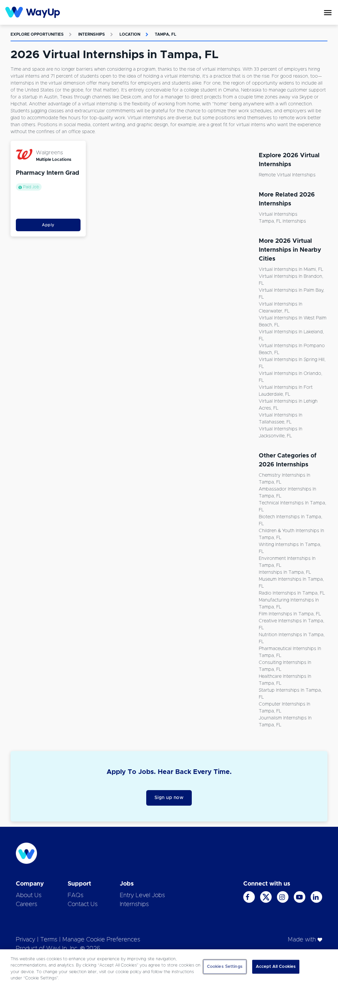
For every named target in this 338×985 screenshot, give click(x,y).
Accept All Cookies (276, 967)
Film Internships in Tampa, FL (290, 614)
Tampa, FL (165, 34)
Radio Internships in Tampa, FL (292, 593)
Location (129, 34)
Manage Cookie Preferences (101, 940)
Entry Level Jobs (142, 895)
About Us (29, 895)
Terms (48, 940)
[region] (169, 967)
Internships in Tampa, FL (285, 572)
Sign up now (169, 797)
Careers (26, 904)
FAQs (76, 895)
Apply (48, 225)
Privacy (25, 940)
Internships (91, 34)
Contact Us (83, 904)
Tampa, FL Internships (282, 221)
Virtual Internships (278, 214)
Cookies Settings (225, 967)
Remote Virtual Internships (287, 175)
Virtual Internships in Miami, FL (291, 269)
